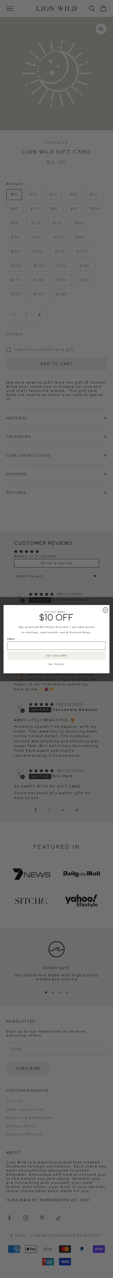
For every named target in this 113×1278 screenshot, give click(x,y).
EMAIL (12, 639)
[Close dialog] (105, 609)
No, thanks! (56, 664)
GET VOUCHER (56, 655)
